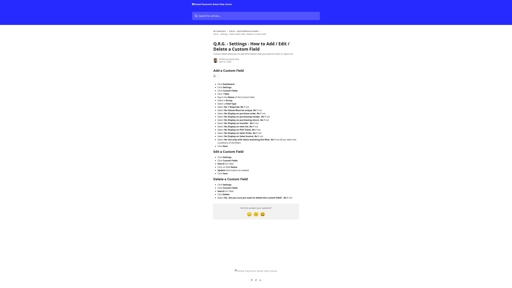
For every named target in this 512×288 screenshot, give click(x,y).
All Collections (219, 31)
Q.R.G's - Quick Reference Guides (243, 31)
